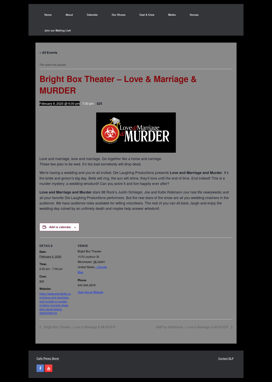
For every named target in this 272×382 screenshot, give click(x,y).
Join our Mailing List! (57, 30)
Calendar (92, 15)
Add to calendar (60, 227)
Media (172, 15)
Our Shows (118, 15)
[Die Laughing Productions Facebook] (40, 368)
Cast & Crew (146, 15)
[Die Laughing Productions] (31, 14)
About (69, 15)
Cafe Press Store (47, 358)
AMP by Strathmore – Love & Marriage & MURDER (192, 327)
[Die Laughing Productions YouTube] (48, 368)
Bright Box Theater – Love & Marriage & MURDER (79, 327)
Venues (194, 15)
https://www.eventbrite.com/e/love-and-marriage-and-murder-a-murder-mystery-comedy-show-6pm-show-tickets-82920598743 (55, 303)
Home (48, 15)
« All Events (48, 52)
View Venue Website (90, 292)
